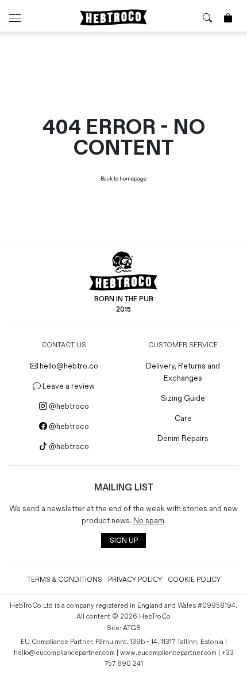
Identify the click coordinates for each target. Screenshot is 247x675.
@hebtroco (68, 406)
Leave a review (68, 386)
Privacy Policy (135, 580)
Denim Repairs (183, 438)
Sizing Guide (183, 398)
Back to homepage (123, 178)
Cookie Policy (194, 580)
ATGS (132, 628)
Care (183, 418)
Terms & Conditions (64, 580)
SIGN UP (124, 540)
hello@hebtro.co (68, 366)
